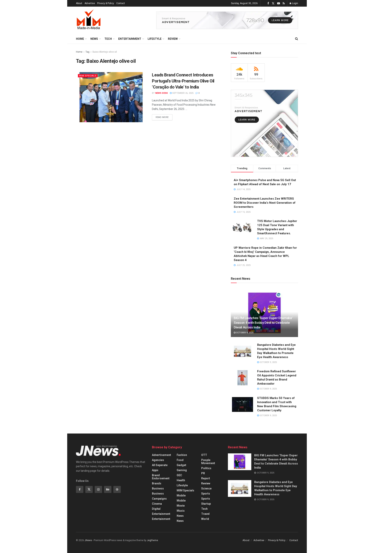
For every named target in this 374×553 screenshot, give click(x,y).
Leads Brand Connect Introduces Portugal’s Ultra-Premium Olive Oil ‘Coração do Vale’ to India (183, 81)
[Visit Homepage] (88, 20)
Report (205, 478)
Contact (120, 3)
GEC (179, 475)
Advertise (90, 3)
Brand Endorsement (160, 477)
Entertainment (129, 38)
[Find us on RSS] (284, 3)
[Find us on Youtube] (278, 3)
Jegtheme (152, 540)
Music (181, 510)
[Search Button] (296, 39)
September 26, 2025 (182, 93)
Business (158, 488)
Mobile (181, 495)
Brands (156, 483)
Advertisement (161, 455)
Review (173, 38)
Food (180, 460)
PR (203, 473)
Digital (156, 508)
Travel (205, 513)
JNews (88, 540)
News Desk (161, 93)
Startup (206, 503)
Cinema (157, 503)
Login (295, 3)
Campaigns (159, 498)
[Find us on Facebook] (268, 3)
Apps (155, 470)
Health (181, 480)
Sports (205, 493)
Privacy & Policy (105, 3)
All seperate (160, 465)
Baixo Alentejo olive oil (105, 51)
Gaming (182, 470)
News (94, 38)
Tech (108, 38)
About (79, 3)
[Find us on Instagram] (98, 489)
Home (80, 38)
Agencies (158, 460)
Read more (164, 116)
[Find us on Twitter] (273, 3)
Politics (206, 468)
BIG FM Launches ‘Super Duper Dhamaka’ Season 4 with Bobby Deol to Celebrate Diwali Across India (263, 322)
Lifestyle (154, 38)
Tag (87, 51)
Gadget (181, 465)
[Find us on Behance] (107, 489)
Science (206, 488)
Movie (181, 505)
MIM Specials (87, 75)
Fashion (182, 455)
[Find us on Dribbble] (117, 489)
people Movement (208, 461)
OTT (204, 455)
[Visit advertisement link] (227, 20)
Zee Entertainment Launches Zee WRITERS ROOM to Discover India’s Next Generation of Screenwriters (264, 203)
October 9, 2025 (244, 332)
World (205, 518)
